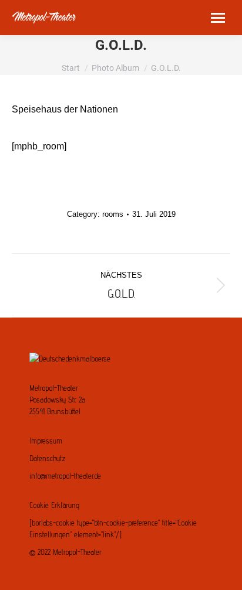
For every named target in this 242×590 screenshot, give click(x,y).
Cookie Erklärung (54, 505)
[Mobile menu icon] (218, 18)
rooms (112, 214)
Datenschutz (47, 458)
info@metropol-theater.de (65, 475)
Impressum (45, 440)
